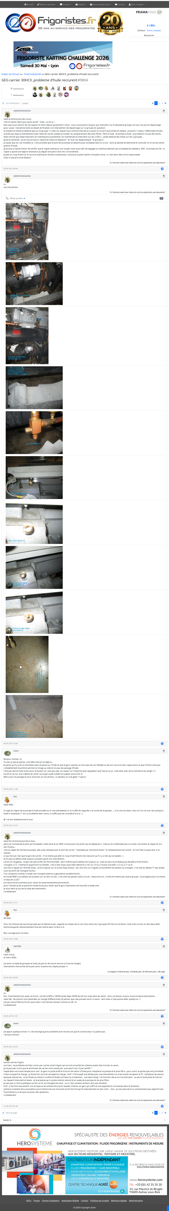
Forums (66, 4)
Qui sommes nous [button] (101, 4)
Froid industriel (32, 74)
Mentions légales (119, 1200)
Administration (136, 1200)
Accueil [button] (29, 4)
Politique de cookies (99, 1200)
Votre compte (153, 30)
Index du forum (10, 74)
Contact (84, 1200)
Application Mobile (70, 1200)
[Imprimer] (162, 168)
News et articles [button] (47, 4)
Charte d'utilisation (51, 1200)
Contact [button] (121, 4)
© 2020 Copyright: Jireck (84, 1207)
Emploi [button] (81, 4)
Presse (36, 1200)
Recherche (149, 35)
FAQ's (28, 1200)
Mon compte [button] (137, 4)
